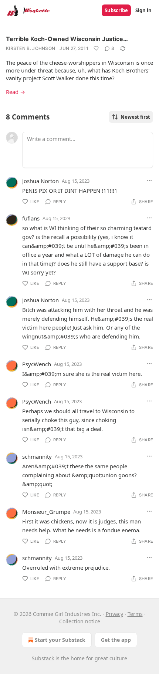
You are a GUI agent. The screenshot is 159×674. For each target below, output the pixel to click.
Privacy (114, 613)
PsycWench (36, 364)
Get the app (116, 639)
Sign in (143, 10)
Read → (15, 91)
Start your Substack (60, 639)
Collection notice (79, 621)
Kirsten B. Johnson (30, 48)
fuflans (31, 218)
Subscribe (116, 10)
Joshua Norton (40, 181)
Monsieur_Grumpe (46, 511)
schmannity (37, 456)
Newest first (135, 117)
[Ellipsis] (149, 180)
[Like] (96, 48)
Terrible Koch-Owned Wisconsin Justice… (67, 39)
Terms (135, 613)
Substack (43, 658)
